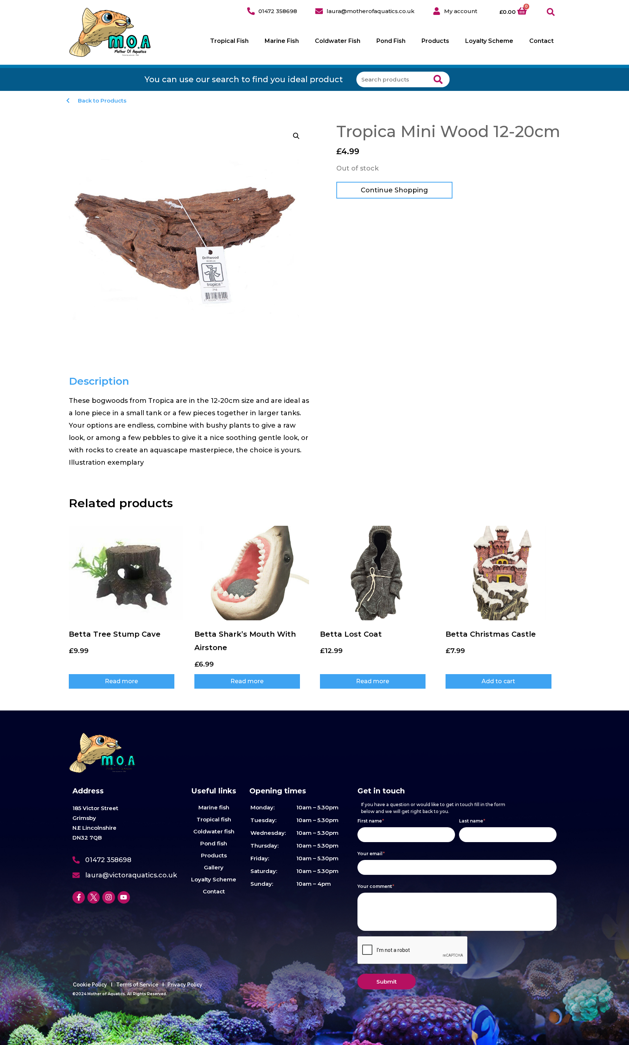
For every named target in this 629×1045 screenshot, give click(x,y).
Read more (121, 681)
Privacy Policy (184, 985)
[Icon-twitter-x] (93, 897)
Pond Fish (391, 40)
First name (370, 821)
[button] (551, 12)
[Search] (438, 79)
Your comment (375, 886)
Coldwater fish (213, 831)
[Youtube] (124, 897)
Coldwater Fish (337, 40)
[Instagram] (108, 897)
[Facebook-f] (78, 897)
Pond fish (213, 843)
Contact (541, 40)
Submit (386, 981)
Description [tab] (99, 381)
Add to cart (498, 681)
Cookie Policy (90, 985)
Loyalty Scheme (489, 40)
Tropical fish (214, 819)
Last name (472, 821)
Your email (371, 853)
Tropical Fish (229, 40)
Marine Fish (282, 40)
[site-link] (110, 32)
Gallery (213, 867)
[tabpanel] (190, 432)
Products (435, 40)
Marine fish (213, 807)
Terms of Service (137, 985)
